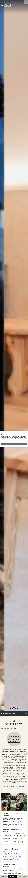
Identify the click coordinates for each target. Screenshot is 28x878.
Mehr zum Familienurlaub (9, 826)
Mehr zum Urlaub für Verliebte (10, 841)
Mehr (25, 713)
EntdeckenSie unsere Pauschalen (14, 739)
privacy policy (24, 433)
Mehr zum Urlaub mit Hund (9, 861)
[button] (3, 433)
